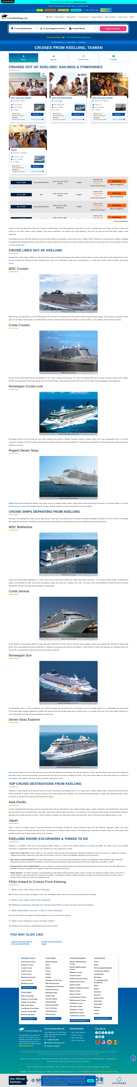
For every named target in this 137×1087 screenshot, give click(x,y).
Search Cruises (112, 29)
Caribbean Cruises (76, 1003)
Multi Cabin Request (78, 1032)
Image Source (105, 1067)
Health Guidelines (64, 1059)
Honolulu (97, 995)
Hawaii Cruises (75, 991)
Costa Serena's (15, 644)
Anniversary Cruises (28, 962)
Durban (96, 1013)
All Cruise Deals (28, 1019)
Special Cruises (27, 987)
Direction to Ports (52, 1061)
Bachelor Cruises (27, 965)
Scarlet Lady (49, 996)
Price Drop (31, 10)
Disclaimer (96, 1067)
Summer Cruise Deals (29, 1011)
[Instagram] (103, 1032)
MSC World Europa (52, 983)
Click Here (86, 37)
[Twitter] (106, 1032)
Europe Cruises (75, 975)
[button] (25, 28)
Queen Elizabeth (51, 962)
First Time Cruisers (84, 1061)
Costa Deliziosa (51, 1011)
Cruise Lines (122, 17)
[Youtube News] (99, 1037)
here (50, 1082)
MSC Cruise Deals (27, 996)
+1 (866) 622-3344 (52, 1040)
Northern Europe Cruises (79, 978)
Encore (48, 971)
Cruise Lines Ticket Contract (68, 1061)
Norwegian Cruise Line (18, 439)
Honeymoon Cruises (28, 977)
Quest (47, 965)
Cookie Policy (79, 1067)
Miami (96, 985)
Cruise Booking (57, 42)
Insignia (48, 977)
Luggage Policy (111, 1059)
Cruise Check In (36, 1059)
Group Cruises (26, 974)
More (132, 17)
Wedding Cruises (27, 983)
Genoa (96, 962)
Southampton (99, 974)
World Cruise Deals (28, 1014)
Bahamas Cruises (76, 972)
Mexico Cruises (75, 994)
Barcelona (97, 977)
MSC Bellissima (29, 580)
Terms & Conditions (99, 1071)
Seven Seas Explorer (17, 772)
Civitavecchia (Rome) (101, 971)
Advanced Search (55, 37)
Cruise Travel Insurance (78, 1059)
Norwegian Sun (18, 708)
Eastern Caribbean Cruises (79, 988)
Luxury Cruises (26, 980)
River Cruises (110, 17)
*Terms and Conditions (120, 221)
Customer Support (53, 1046)
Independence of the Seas (54, 986)
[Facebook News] (96, 1037)
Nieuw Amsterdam (51, 1005)
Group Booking (76, 10)
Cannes (96, 1010)
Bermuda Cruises (76, 1006)
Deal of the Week (50, 10)
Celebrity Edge (50, 1002)
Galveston (97, 992)
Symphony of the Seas (53, 980)
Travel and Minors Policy (49, 1059)
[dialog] (8, 1)
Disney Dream (50, 1014)
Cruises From (83, 17)
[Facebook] (96, 1032)
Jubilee (48, 974)
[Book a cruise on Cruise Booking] (14, 17)
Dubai (96, 965)
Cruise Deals (59, 17)
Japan (33, 827)
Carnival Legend (51, 999)
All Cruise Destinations (79, 1020)
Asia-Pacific (64, 809)
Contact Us (88, 1067)
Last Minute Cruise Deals (30, 1008)
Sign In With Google (92, 10)
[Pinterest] (109, 1032)
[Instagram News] (103, 1037)
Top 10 (39, 10)
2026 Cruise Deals (27, 1005)
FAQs (63, 1067)
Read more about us (26, 1045)
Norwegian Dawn (51, 992)
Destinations (71, 17)
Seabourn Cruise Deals (29, 999)
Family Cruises (26, 971)
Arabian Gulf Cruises (77, 982)
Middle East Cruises (77, 1012)
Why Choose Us (39, 1067)
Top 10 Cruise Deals (78, 1040)
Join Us (58, 1067)
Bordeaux (97, 1007)
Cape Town (98, 1001)
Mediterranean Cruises (78, 1000)
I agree (90, 1081)
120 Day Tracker (77, 1035)
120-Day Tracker (63, 10)
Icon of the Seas (51, 1008)
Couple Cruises (26, 968)
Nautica (48, 968)
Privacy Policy (112, 1071)
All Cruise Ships (52, 1018)
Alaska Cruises (75, 985)
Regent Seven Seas (16, 503)
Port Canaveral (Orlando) (103, 968)
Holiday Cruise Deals (28, 1002)
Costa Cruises (14, 378)
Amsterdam (98, 1004)
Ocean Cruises (96, 17)
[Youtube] (99, 1032)
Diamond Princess (52, 989)
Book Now (105, 10)
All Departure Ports (102, 1018)
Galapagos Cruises (76, 1009)
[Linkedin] (112, 1032)
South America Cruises (78, 997)
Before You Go (25, 1059)
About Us (30, 1067)
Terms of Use (70, 1067)
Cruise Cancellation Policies (96, 1059)
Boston (96, 989)
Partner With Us (50, 1067)
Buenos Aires (99, 998)
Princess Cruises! (80, 2)
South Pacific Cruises (77, 1016)
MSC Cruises (14, 317)
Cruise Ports (71, 42)
